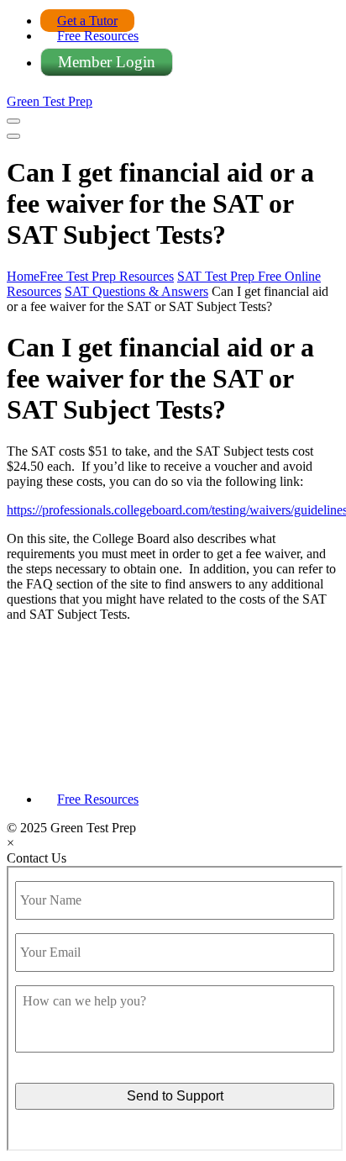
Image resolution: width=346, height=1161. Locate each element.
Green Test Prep (49, 101)
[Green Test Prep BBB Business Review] (173, 770)
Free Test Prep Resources (106, 276)
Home (23, 276)
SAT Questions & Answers (136, 291)
